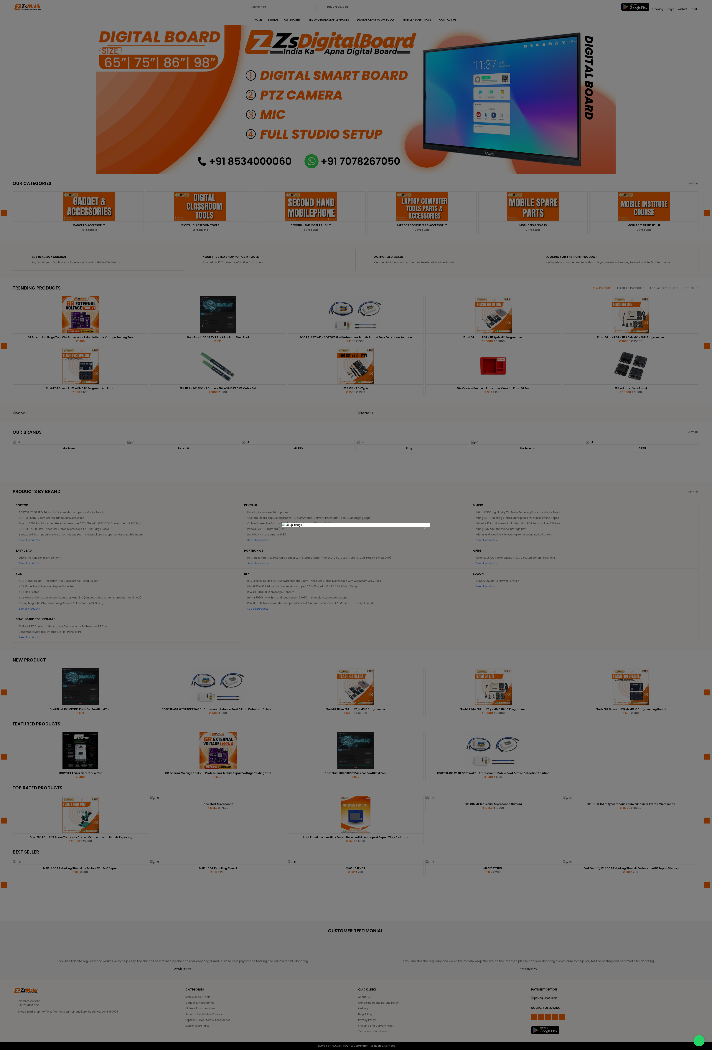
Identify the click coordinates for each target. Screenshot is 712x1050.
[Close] (425, 528)
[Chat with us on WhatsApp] (699, 1040)
